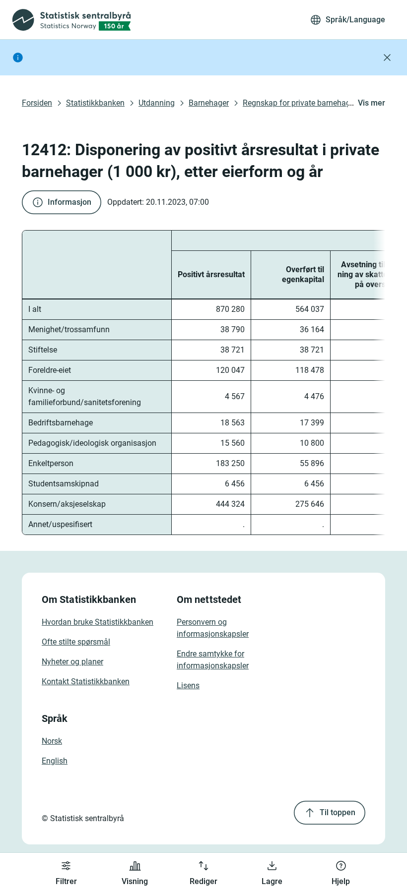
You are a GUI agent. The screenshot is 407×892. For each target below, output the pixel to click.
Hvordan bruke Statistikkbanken (97, 622)
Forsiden (37, 103)
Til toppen (337, 812)
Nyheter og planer (72, 661)
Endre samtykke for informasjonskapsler (213, 659)
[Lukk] (387, 57)
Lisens (188, 685)
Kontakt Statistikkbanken (86, 681)
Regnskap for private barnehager (300, 103)
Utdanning (156, 103)
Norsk (52, 741)
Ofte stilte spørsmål (76, 642)
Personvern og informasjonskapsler (213, 628)
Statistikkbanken (95, 103)
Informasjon (69, 202)
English (55, 761)
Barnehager (209, 103)
